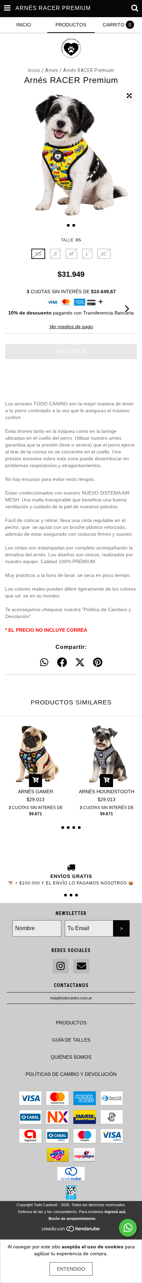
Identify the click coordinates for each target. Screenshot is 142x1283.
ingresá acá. (115, 1212)
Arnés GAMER (35, 791)
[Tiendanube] (71, 1231)
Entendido (71, 1269)
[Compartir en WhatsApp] (44, 662)
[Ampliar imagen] (129, 96)
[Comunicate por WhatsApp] (128, 1228)
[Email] (81, 966)
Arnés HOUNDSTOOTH (106, 791)
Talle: (71, 240)
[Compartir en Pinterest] (97, 662)
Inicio (34, 70)
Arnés (52, 70)
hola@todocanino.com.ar (71, 998)
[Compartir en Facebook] (62, 662)
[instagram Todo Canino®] (61, 966)
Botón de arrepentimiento (72, 1218)
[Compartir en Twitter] (80, 662)
